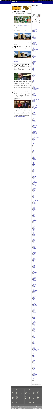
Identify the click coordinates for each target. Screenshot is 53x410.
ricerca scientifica (34, 308)
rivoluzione (34, 313)
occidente (34, 266)
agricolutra (34, 39)
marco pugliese (34, 235)
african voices (34, 35)
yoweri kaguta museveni (35, 374)
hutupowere (34, 187)
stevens (33, 336)
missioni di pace (34, 246)
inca (33, 191)
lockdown (34, 225)
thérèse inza (34, 347)
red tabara (34, 303)
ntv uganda (34, 265)
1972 (33, 378)
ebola (33, 122)
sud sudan (34, 338)
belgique (33, 64)
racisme (33, 294)
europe (33, 141)
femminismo (34, 149)
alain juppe (34, 43)
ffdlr (33, 150)
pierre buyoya (34, 286)
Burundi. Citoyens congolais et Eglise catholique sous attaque (22, 47)
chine (33, 80)
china (33, 79)
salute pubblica (34, 318)
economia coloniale (34, 123)
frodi (33, 162)
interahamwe (34, 193)
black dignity (34, 66)
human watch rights (34, 185)
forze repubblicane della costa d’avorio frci (36, 155)
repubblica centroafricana (35, 306)
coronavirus (34, 101)
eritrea (33, 136)
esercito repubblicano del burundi (36, 137)
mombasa (34, 247)
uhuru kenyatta (34, 356)
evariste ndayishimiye (23, 42)
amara (33, 48)
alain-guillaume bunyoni (35, 44)
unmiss (33, 359)
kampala (33, 212)
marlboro (33, 236)
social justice (34, 329)
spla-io (33, 334)
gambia (33, 165)
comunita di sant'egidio (35, 90)
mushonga (34, 251)
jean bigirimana (34, 204)
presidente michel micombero (35, 290)
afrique (33, 36)
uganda (33, 355)
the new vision (34, 346)
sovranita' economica (34, 332)
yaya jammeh (34, 373)
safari (33, 316)
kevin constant (34, 214)
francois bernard (34, 160)
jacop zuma (34, 202)
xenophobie (34, 372)
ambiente (33, 50)
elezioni (33, 129)
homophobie (34, 184)
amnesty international (34, 51)
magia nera (34, 230)
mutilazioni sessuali (34, 252)
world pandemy (34, 371)
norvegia (33, 264)
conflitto (33, 94)
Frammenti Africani (35, 5)
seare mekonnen (34, 321)
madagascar (34, 229)
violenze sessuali (34, 367)
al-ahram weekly (34, 42)
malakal (33, 231)
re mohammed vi (34, 301)
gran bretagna (34, 175)
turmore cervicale (34, 352)
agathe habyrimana (34, 37)
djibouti (33, 117)
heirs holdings (34, 181)
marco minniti (34, 234)
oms (33, 271)
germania (34, 169)
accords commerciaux (35, 29)
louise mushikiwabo (34, 226)
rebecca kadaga (34, 302)
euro (33, 140)
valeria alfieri (34, 363)
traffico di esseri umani (35, 350)
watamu (33, 369)
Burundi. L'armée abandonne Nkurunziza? (20, 11)
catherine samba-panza (35, 74)
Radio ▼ (10, 0)
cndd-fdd (23, 88)
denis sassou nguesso (35, 110)
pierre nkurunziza (34, 287)
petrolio (33, 285)
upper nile (34, 360)
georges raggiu (34, 168)
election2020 (34, 128)
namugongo (34, 254)
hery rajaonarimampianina (35, 182)
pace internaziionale (34, 277)
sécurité (33, 341)
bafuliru (33, 60)
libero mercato (34, 223)
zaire (33, 376)
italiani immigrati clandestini (35, 200)
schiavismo (34, 320)
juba (33, 210)
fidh (33, 151)
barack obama (34, 62)
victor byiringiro (34, 364)
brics (33, 67)
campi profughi (34, 72)
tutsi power (34, 353)
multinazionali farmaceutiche (35, 250)
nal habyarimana (34, 253)
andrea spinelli (34, 52)
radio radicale (34, 297)
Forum (8, 0)
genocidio (24, 88)
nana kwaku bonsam (34, 255)
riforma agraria (34, 310)
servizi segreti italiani (34, 325)
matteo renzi (34, 240)
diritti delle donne (34, 114)
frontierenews (34, 163)
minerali (33, 245)
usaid (33, 361)
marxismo (34, 238)
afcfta (33, 32)
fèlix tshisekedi (34, 164)
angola (33, 54)
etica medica (34, 139)
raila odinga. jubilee (34, 298)
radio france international (35, 295)
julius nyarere (34, 211)
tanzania (33, 342)
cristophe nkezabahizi (35, 107)
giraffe (33, 173)
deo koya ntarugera (34, 111)
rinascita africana (34, 312)
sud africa (34, 337)
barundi (33, 63)
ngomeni (33, 260)
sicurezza (34, 327)
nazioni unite (34, 257)
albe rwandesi (34, 45)
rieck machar (34, 309)
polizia (33, 289)
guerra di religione (34, 176)
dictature (33, 113)
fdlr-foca (33, 146)
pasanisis (34, 283)
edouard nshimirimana (35, 125)
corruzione (34, 102)
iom (33, 195)
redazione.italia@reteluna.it (38, 408)
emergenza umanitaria (35, 133)
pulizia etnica (34, 293)
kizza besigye (34, 216)
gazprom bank (34, 166)
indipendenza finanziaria (35, 192)
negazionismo (34, 258)
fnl (15, 42)
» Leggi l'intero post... (15, 27)
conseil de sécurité (34, 96)
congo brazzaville (34, 95)
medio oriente (34, 242)
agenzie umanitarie (34, 38)
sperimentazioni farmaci (35, 333)
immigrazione (34, 190)
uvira (33, 362)
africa (33, 33)
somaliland (34, 331)
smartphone (34, 328)
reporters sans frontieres (35, 305)
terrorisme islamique (34, 343)
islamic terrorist (34, 198)
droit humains (34, 120)
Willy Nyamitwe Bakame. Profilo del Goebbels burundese (21, 92)
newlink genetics (34, 259)
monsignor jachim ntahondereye (35, 249)
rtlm (33, 314)
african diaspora (34, 34)
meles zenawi (34, 243)
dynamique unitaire (34, 121)
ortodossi (33, 276)
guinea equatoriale (34, 180)
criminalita (34, 106)
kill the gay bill (34, 215)
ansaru (33, 55)
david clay (34, 108)
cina (33, 81)
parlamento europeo (34, 282)
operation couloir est (34, 273)
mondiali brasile (34, 248)
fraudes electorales (34, 161)
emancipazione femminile (35, 132)
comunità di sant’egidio (35, 91)
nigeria (33, 262)
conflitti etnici (34, 93)
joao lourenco (34, 207)
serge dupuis (34, 324)
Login (52, 0)
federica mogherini (34, 147)
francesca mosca (34, 158)
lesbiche (33, 222)
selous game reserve (34, 322)
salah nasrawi (34, 317)
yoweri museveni (34, 375)
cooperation (34, 98)
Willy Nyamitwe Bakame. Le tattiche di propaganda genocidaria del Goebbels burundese (21, 65)
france (33, 156)
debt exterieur (34, 109)
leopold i (33, 221)
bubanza (33, 68)
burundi (33, 69)
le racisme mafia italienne (35, 220)
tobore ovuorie (34, 348)
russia (33, 315)
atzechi (33, 59)
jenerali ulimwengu (34, 206)
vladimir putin (34, 368)
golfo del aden (34, 174)
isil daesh (34, 197)
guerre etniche (34, 179)
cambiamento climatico (35, 71)
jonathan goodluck (34, 209)
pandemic (34, 279)
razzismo (33, 299)
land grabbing (34, 219)
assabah (33, 58)
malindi (33, 233)
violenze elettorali (34, 366)
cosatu (33, 103)
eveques (33, 142)
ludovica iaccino (34, 227)
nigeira (33, 261)
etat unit (33, 138)
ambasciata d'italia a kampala (35, 49)
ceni (33, 76)
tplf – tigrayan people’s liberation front (36, 349)
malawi (33, 232)
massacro (34, 239)
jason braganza (34, 203)
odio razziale (34, 267)
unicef (33, 357)
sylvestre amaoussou (34, 340)
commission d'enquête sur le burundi (36, 88)
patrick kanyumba (34, 284)
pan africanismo (34, 278)
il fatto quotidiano (34, 188)
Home (1, 0)
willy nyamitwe (27, 25)
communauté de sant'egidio (35, 89)
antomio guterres (34, 56)
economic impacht (34, 124)
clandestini (34, 82)
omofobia (33, 270)
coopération (34, 100)
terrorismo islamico (34, 344)
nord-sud (33, 263)
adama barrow (34, 30)
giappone (34, 170)
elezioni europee (34, 130)
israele (33, 199)
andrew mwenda (34, 53)
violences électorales (34, 365)
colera (33, 85)
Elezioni (6, 0)
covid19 (33, 104)
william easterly (34, 370)
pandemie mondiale (34, 280)
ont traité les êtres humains (35, 272)
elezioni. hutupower (34, 131)
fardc (33, 143)
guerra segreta (34, 178)
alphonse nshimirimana (35, 47)
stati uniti (33, 335)
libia (33, 224)
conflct (33, 92)
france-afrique (34, 157)
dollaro (33, 118)
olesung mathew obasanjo (35, 268)
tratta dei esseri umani (35, 351)
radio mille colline (34, 296)
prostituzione (34, 292)
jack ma (33, 201)
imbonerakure (34, 189)
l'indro (33, 217)
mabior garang (34, 228)
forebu (33, 153)
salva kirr (33, 319)
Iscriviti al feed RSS (49, 0)
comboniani (34, 87)
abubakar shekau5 (34, 28)
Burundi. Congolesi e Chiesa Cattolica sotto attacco (21, 29)
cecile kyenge (34, 75)
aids (33, 40)
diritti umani (34, 115)
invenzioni (34, 194)
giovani (33, 172)
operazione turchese (34, 274)
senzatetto (34, 323)
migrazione (34, 244)
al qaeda (33, 41)
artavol (33, 57)
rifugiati (33, 311)
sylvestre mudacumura (16, 61)
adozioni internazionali (35, 31)
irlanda (33, 196)
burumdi (15, 25)
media (33, 241)
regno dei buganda (34, 304)
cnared (33, 83)
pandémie (34, 281)
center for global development (35, 77)
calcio (33, 70)
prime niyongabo (34, 291)
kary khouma (34, 213)
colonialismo (34, 86)
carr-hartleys (34, 73)
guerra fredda (34, 177)
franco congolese (34, 159)
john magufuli (34, 208)
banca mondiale (34, 61)
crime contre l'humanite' (35, 105)
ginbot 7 (33, 171)
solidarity (33, 330)
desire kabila (34, 112)
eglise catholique (34, 127)
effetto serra (34, 126)
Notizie (3, 0)
